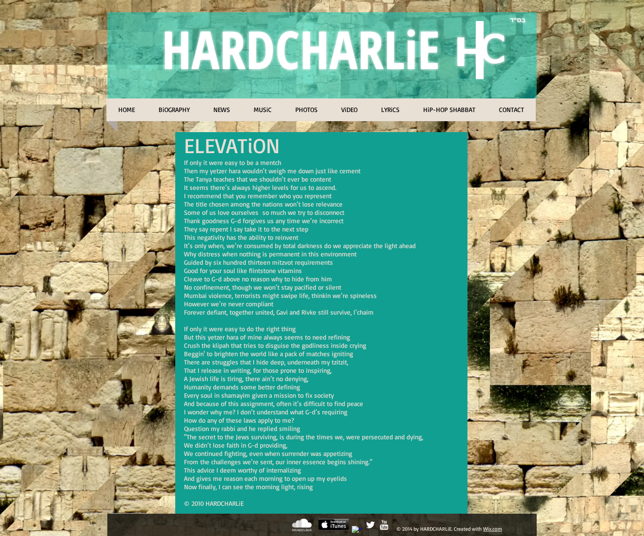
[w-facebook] (357, 531)
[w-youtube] (384, 525)
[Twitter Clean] (370, 525)
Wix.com (492, 528)
